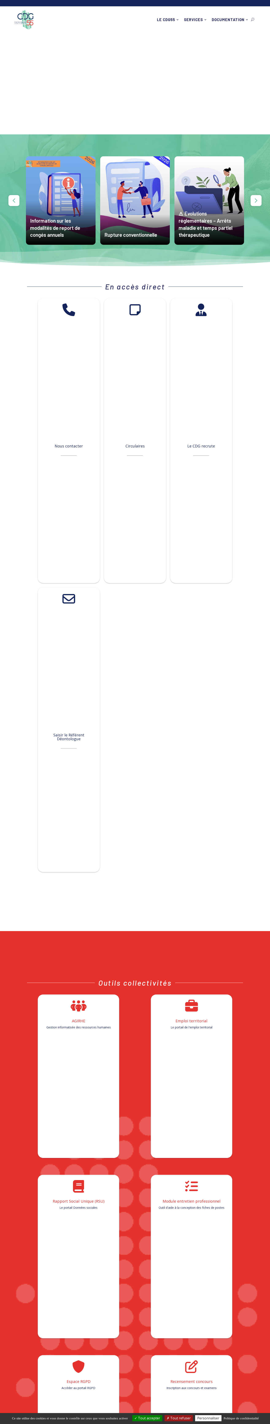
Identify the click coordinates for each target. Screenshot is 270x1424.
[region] (135, 200)
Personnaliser (208, 1418)
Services (193, 19)
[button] (61, 200)
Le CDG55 (166, 19)
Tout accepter (148, 1418)
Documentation (228, 19)
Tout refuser (180, 1418)
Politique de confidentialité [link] (241, 1418)
